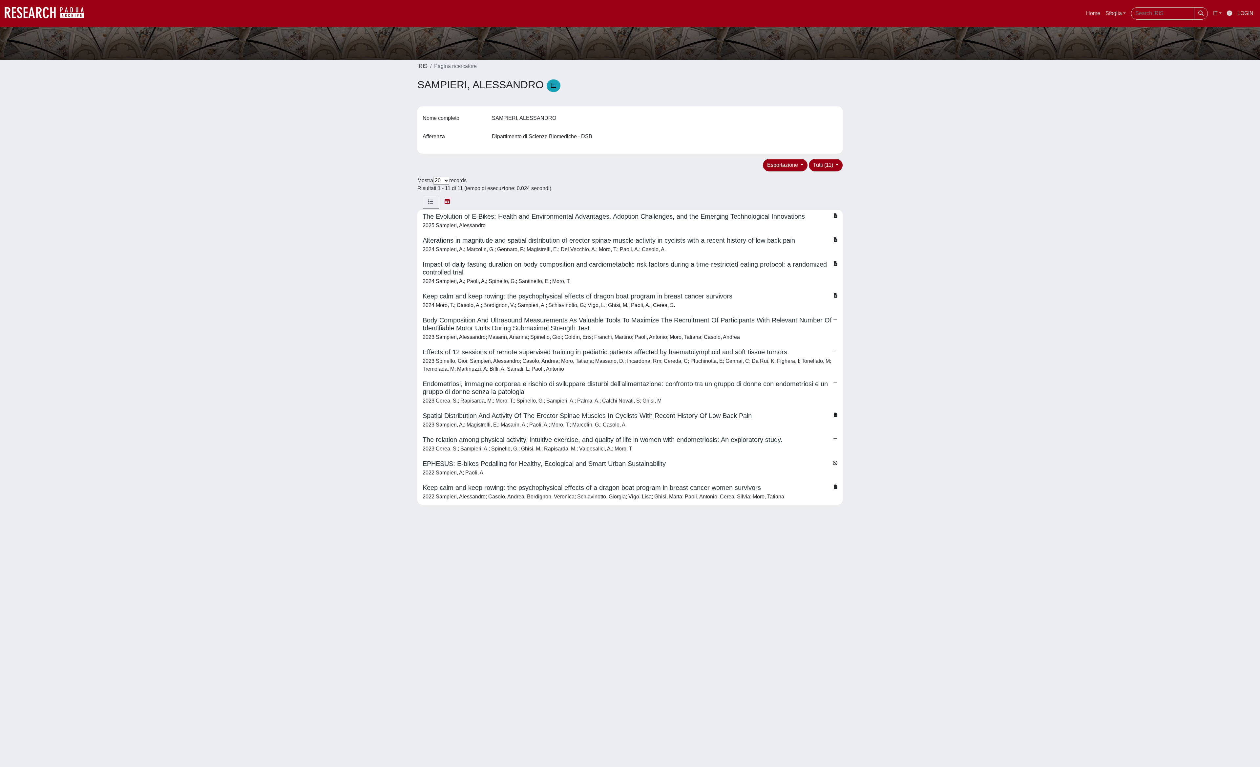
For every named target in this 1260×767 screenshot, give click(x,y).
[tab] (431, 202)
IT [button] (1215, 13)
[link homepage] (47, 13)
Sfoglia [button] (1113, 13)
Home (1093, 13)
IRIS (422, 66)
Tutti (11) (823, 165)
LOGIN (1245, 13)
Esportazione (783, 165)
